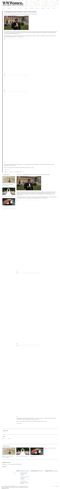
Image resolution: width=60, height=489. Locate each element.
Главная (57, 486)
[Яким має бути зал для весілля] (8, 191)
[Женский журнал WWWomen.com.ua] (12, 3)
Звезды (20, 171)
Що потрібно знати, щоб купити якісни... (24, 477)
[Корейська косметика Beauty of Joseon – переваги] (8, 179)
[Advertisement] (41, 3)
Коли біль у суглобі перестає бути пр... (23, 473)
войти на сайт (8, 464)
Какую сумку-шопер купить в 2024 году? (50, 449)
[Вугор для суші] (8, 201)
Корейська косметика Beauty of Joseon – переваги (7, 185)
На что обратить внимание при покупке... (24, 482)
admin (15, 171)
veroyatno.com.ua (6, 169)
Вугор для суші (5, 206)
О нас (54, 486)
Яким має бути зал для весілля (7, 196)
